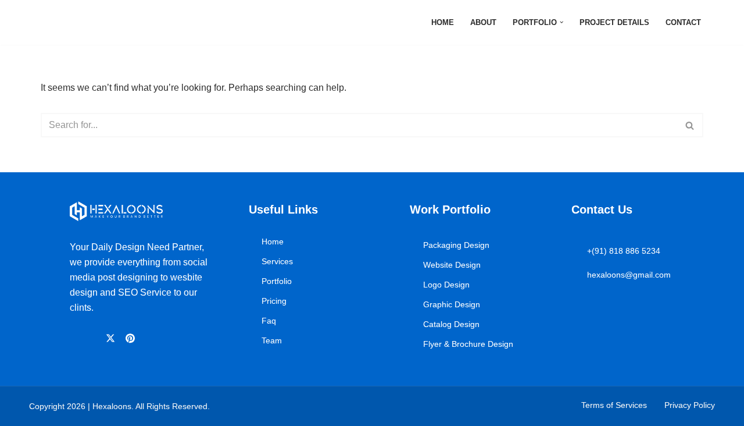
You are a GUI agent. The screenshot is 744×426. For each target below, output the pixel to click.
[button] (561, 22)
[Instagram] (93, 338)
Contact (683, 22)
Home (442, 22)
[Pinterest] (132, 338)
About (483, 22)
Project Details (614, 22)
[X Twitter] (112, 338)
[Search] (690, 125)
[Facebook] (75, 338)
